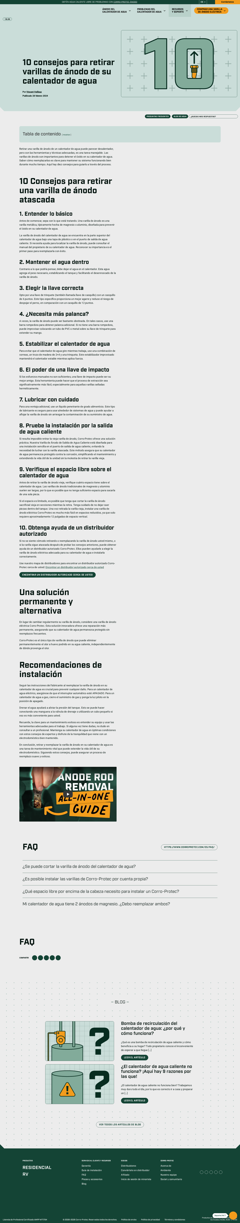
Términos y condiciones (174, 1220)
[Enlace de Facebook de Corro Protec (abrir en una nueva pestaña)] (201, 1172)
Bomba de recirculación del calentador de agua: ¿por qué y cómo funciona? (153, 1028)
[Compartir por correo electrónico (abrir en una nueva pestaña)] (52, 957)
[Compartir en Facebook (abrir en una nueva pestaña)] (34, 957)
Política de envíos (128, 1220)
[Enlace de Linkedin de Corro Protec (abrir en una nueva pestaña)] (206, 1172)
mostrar (66, 135)
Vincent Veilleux (34, 92)
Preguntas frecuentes (158, 116)
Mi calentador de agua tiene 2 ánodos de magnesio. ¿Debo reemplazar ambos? (96, 904)
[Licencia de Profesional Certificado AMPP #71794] (17, 1212)
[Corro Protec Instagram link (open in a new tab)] (216, 1172)
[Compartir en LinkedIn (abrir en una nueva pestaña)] (46, 957)
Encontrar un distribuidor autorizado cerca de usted (75, 567)
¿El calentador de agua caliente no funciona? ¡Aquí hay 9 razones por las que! (156, 1071)
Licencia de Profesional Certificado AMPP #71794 (25, 1220)
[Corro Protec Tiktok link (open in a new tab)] (220, 1172)
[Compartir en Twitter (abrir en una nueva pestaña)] (40, 957)
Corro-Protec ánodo (125, 2)
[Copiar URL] (58, 957)
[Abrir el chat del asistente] (233, 1215)
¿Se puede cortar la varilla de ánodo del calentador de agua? (79, 866)
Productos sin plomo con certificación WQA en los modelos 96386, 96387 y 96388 (219, 1219)
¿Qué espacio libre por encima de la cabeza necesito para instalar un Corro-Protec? (101, 891)
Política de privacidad (150, 1220)
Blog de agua (180, 116)
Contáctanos (227, 2)
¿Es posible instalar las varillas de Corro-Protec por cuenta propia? (85, 879)
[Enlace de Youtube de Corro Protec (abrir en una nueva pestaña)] (211, 1172)
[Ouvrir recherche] (234, 10)
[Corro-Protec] (24, 10)
